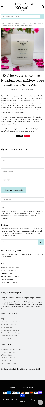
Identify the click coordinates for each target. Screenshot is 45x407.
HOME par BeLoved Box (10, 276)
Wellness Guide (6, 274)
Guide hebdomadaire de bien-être (16, 23)
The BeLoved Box (13, 400)
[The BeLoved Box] (22, 6)
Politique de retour (7, 327)
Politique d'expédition (8, 324)
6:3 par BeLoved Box (8, 271)
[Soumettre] (42, 16)
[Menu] (4, 6)
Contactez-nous (7, 279)
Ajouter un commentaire (13, 190)
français (12, 387)
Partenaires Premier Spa (9, 336)
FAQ (2, 319)
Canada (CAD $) (28, 387)
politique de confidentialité (10, 330)
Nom (2, 155)
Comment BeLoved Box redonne (12, 333)
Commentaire (5, 175)
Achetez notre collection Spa (11, 268)
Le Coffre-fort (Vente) (9, 282)
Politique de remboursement (11, 322)
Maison (3, 23)
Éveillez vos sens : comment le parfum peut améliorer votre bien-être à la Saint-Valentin (22, 80)
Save (28, 135)
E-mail (3, 166)
